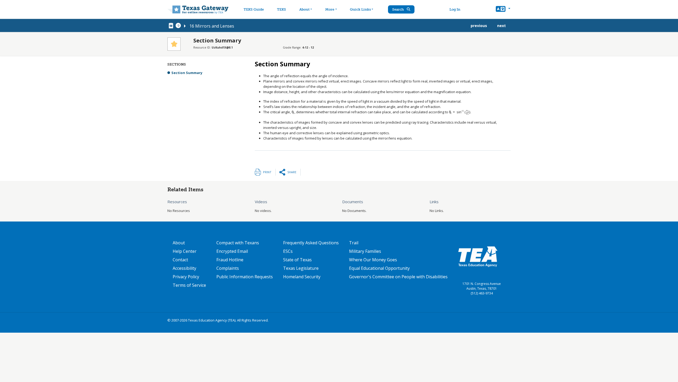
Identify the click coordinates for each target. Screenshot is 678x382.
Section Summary (186, 72)
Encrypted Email (232, 251)
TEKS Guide (254, 9)
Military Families (365, 251)
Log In (454, 9)
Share (291, 172)
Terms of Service (189, 285)
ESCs (288, 251)
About (304, 9)
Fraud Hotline (229, 260)
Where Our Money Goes (373, 260)
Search (398, 9)
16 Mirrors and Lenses (211, 26)
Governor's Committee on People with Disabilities (398, 277)
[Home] (198, 9)
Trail (353, 243)
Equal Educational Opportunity (379, 268)
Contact (180, 260)
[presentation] (293, 112)
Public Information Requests (244, 277)
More (329, 9)
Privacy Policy (186, 277)
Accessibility (184, 268)
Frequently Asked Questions (311, 243)
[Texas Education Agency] (478, 256)
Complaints (227, 268)
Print (267, 172)
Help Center (185, 251)
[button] (503, 9)
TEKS (281, 9)
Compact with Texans (237, 243)
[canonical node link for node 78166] (172, 26)
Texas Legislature (301, 268)
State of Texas (297, 260)
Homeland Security (301, 277)
